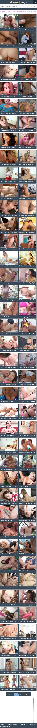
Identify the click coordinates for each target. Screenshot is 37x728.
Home (2, 724)
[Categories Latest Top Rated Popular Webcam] (35, 2)
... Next (26, 694)
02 (21, 694)
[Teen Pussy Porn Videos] (18, 2)
